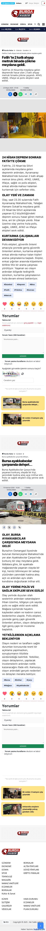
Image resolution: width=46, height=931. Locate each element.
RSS (7, 922)
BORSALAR (7, 890)
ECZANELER (7, 886)
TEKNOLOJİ (7, 876)
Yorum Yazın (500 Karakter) (13, 335)
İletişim (36, 3)
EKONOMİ (14, 24)
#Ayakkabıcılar (23, 685)
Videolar (19, 50)
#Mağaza (8, 685)
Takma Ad (6, 320)
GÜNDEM (4, 24)
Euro (20, 29)
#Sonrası (30, 290)
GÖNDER (23, 356)
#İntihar (18, 680)
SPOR (30, 24)
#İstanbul (8, 284)
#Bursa (7, 680)
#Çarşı (29, 680)
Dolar (6, 29)
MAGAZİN (6, 880)
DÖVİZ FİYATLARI (31, 869)
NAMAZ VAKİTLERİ (10, 883)
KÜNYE (5, 899)
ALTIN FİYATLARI (31, 866)
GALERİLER (7, 905)
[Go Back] (41, 926)
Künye (31, 3)
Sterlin (34, 29)
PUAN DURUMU (31, 909)
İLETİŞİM (6, 902)
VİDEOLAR (6, 909)
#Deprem (21, 284)
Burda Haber (9, 50)
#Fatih (6, 290)
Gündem (26, 50)
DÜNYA (23, 24)
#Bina (32, 284)
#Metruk (7, 295)
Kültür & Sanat (8, 893)
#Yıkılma (18, 290)
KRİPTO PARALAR (31, 873)
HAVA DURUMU (31, 899)
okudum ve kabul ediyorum (22, 362)
